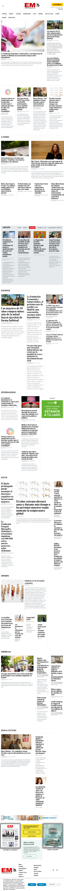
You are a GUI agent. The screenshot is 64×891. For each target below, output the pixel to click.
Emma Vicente (10, 163)
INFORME (23, 435)
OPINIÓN (28, 621)
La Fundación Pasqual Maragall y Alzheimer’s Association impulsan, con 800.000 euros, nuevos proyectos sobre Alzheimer (7, 536)
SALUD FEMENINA (57, 537)
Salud (51, 113)
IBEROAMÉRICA (25, 419)
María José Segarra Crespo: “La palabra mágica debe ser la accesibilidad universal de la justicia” (8, 188)
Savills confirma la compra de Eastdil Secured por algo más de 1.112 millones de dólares (57, 706)
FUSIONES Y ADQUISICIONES (40, 675)
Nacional (4, 59)
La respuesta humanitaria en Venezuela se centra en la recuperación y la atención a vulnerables (10, 401)
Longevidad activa (30, 618)
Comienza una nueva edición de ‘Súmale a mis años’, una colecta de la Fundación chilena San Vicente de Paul (30, 455)
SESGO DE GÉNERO (58, 567)
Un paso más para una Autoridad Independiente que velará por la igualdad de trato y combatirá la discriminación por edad (35, 353)
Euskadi (32, 227)
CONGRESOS (29, 319)
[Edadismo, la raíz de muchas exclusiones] (12, 591)
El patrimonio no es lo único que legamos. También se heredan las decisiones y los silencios (12, 160)
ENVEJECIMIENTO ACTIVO (6, 323)
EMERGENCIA (4, 407)
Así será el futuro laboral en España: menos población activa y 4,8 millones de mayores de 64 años (55, 61)
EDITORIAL (27, 584)
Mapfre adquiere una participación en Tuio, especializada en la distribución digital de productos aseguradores (43, 665)
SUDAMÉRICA (24, 461)
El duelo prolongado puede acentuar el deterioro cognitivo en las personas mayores (7, 492)
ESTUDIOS (48, 343)
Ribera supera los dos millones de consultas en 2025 (56, 692)
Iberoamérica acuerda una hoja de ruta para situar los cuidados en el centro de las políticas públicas (29, 414)
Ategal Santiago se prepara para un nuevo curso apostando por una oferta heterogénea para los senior (54, 245)
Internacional (5, 113)
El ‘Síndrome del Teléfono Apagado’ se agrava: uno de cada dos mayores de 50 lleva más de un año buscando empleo (54, 325)
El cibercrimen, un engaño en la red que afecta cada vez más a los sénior (24, 186)
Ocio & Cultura (37, 107)
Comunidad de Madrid (54, 227)
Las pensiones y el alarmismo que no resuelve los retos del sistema (19, 631)
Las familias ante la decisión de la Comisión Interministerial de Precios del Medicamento (6, 622)
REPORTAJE (4, 163)
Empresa (19, 111)
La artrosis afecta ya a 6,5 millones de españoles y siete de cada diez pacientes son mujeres (58, 528)
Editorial (32, 585)
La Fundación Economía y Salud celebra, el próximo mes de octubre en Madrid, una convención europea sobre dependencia (21, 55)
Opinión (3, 629)
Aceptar (32, 884)
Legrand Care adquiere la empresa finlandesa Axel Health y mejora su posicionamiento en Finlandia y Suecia (57, 673)
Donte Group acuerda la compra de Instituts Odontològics (41, 701)
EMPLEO (48, 331)
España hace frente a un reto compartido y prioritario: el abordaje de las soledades (41, 188)
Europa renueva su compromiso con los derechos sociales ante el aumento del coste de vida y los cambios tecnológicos (7, 104)
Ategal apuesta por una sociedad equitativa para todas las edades (42, 630)
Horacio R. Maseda (37, 109)
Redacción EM (10, 59)
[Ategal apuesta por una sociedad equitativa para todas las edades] (42, 618)
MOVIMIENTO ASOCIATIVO (52, 316)
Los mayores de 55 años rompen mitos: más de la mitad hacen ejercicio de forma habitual (54, 34)
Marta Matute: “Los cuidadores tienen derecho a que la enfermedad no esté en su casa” (40, 102)
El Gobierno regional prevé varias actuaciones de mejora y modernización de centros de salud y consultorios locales (8, 248)
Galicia (25, 227)
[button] (3, 6)
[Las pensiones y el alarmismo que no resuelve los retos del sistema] (19, 618)
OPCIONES (52, 884)
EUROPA (3, 447)
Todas (19, 227)
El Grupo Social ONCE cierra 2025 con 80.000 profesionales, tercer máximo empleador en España (23, 103)
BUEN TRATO (29, 362)
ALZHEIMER (4, 553)
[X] (57, 870)
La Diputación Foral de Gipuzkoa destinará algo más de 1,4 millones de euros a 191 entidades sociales (40, 246)
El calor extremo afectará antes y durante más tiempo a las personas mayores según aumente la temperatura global (55, 104)
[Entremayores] (32, 5)
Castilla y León (41, 227)
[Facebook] (53, 870)
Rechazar (41, 884)
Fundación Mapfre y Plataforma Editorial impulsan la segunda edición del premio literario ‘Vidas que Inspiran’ (41, 745)
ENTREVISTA (34, 168)
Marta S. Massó (40, 168)
